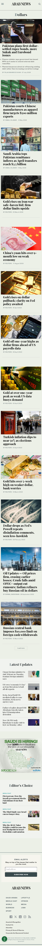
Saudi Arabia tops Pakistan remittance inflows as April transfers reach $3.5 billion (20, 159)
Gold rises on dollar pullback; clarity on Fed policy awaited (19, 300)
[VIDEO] (21, 31)
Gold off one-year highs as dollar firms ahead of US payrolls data (21, 344)
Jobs (23, 908)
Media (23, 904)
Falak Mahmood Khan (12, 72)
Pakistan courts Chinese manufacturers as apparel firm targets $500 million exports (20, 111)
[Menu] (2, 4)
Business (10, 908)
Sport (8, 911)
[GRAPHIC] (21, 139)
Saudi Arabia (11, 898)
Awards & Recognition (13, 922)
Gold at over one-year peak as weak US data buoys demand (17, 396)
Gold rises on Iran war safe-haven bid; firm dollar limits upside (18, 205)
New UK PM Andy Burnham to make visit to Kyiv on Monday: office (14, 722)
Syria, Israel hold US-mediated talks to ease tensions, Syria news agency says (12, 698)
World (9, 904)
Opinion (24, 901)
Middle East (7, 793)
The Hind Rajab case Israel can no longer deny (14, 813)
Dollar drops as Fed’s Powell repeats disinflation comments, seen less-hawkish (18, 531)
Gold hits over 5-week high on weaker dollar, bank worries (18, 484)
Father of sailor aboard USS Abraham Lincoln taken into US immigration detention (14, 711)
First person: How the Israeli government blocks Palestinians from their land (14, 799)
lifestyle (25, 898)
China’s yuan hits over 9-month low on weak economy (20, 256)
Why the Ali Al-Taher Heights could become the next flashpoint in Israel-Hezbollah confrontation (14, 828)
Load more (21, 648)
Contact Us (9, 925)
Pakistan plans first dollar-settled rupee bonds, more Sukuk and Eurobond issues (20, 50)
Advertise (9, 927)
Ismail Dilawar (11, 168)
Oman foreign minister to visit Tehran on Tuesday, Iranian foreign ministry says (14, 675)
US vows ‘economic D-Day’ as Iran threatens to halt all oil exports (14, 686)
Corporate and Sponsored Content (17, 933)
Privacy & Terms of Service (15, 930)
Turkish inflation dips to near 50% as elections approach (19, 440)
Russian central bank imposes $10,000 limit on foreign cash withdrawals (20, 631)
